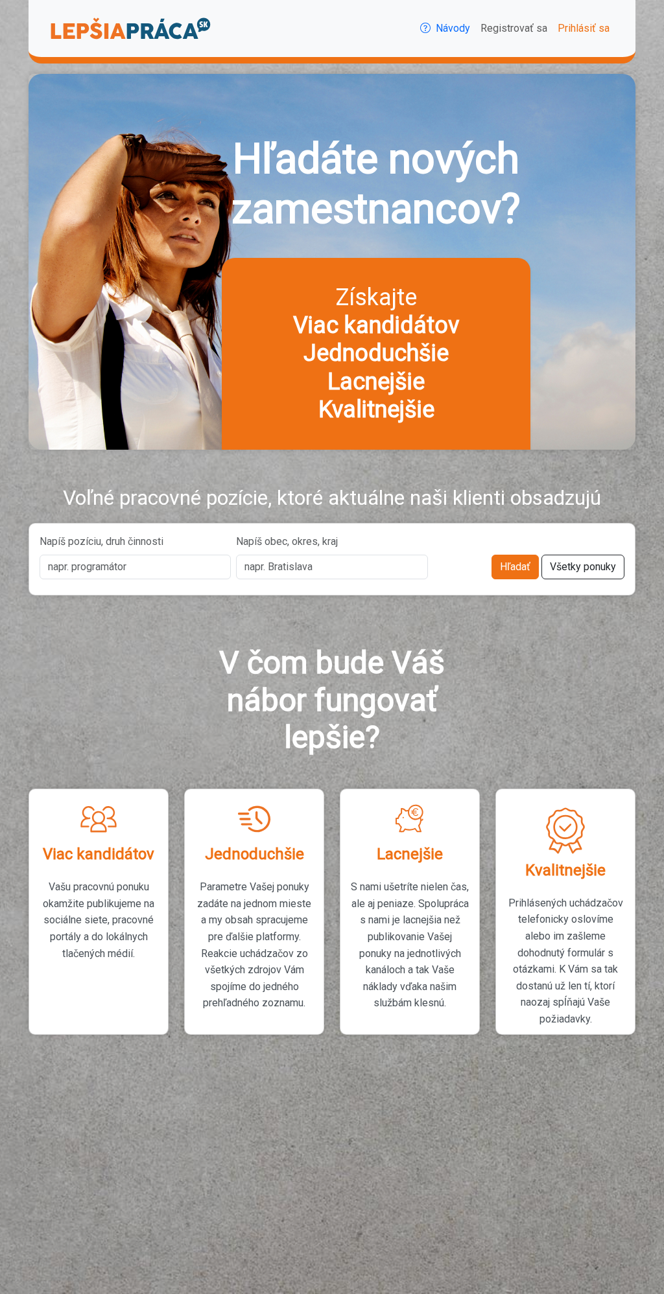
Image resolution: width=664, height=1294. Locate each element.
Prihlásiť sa (584, 28)
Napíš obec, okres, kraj (287, 541)
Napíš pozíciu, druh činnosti (101, 541)
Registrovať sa (513, 28)
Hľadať (515, 566)
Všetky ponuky (583, 566)
